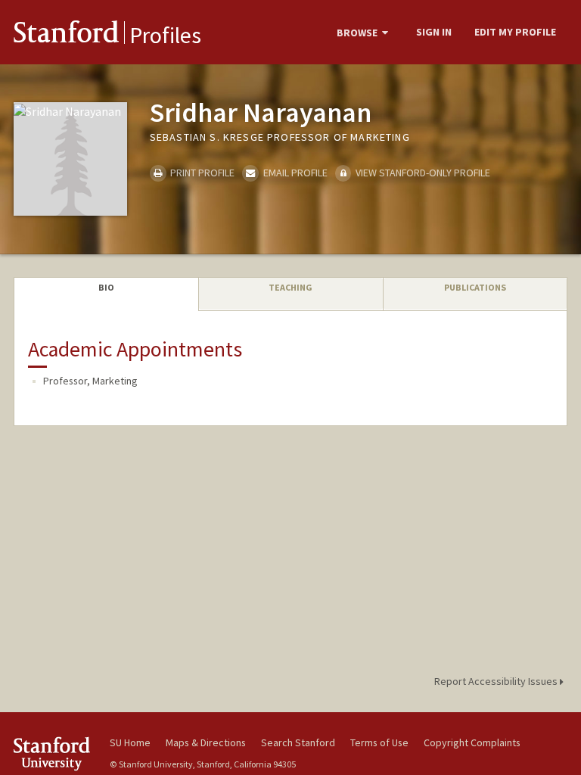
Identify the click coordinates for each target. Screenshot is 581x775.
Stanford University (53, 753)
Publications (475, 287)
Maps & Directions (206, 742)
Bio (106, 287)
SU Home (130, 742)
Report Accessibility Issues (497, 681)
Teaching (290, 287)
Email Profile (294, 172)
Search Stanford (298, 742)
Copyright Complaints (472, 742)
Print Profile (201, 172)
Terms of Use (379, 742)
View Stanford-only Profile (421, 172)
